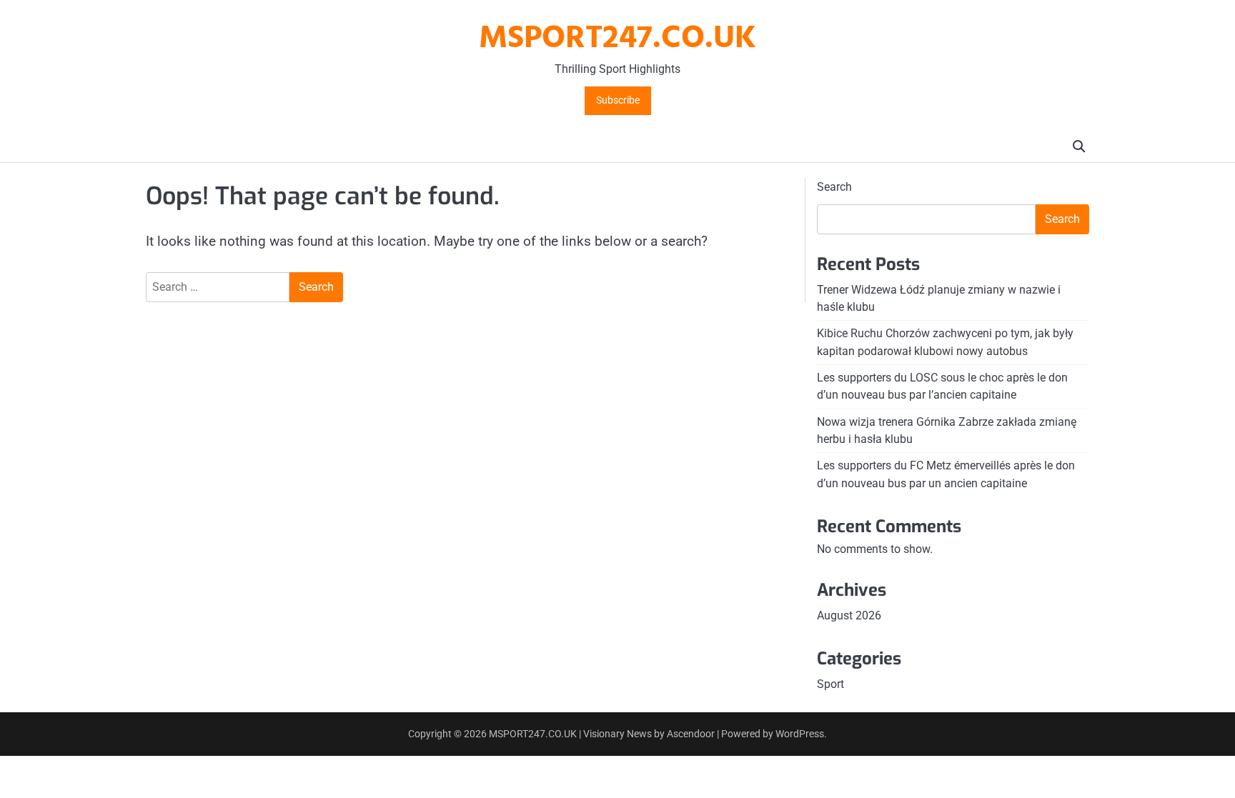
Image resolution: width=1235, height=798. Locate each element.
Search (834, 187)
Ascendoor (691, 733)
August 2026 (849, 615)
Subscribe (618, 100)
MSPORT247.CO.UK (617, 39)
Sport (830, 684)
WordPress (799, 733)
